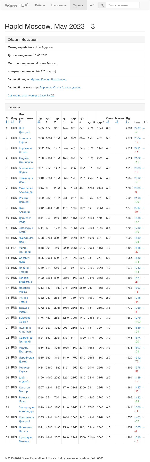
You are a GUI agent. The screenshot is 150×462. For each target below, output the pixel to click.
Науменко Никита (25, 429)
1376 (137, 369)
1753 (137, 269)
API (92, 5)
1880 (137, 259)
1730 (137, 230)
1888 (137, 220)
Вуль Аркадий (24, 210)
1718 (137, 299)
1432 (137, 399)
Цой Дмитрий (24, 130)
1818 (137, 249)
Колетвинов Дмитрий (26, 419)
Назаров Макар (24, 289)
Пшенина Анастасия (25, 329)
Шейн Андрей (24, 379)
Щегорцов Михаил (25, 439)
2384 (137, 140)
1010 (137, 439)
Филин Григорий (25, 249)
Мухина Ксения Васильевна (48, 79)
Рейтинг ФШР (16, 5)
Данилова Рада (25, 220)
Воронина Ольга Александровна (60, 87)
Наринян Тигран (24, 269)
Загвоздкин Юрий (26, 230)
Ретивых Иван (24, 399)
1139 (137, 379)
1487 (137, 389)
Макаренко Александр (26, 190)
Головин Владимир (25, 279)
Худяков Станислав (26, 160)
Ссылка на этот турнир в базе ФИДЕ (31, 95)
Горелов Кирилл (24, 369)
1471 (137, 279)
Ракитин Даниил (24, 200)
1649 (137, 329)
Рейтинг (40, 5)
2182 (137, 160)
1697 (137, 289)
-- (144, 128)
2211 (137, 150)
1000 (137, 409)
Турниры (78, 5)
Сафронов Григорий (25, 339)
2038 (137, 170)
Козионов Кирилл (25, 140)
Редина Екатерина (25, 349)
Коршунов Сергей (25, 150)
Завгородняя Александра (27, 409)
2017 (137, 210)
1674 (137, 339)
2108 (137, 200)
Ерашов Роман (24, 309)
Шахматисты (59, 5)
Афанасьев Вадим (26, 170)
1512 (137, 359)
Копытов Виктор (24, 389)
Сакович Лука (24, 259)
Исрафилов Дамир (26, 359)
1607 (137, 349)
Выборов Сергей (24, 319)
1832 (137, 240)
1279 (137, 319)
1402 (137, 419)
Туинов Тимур (23, 299)
